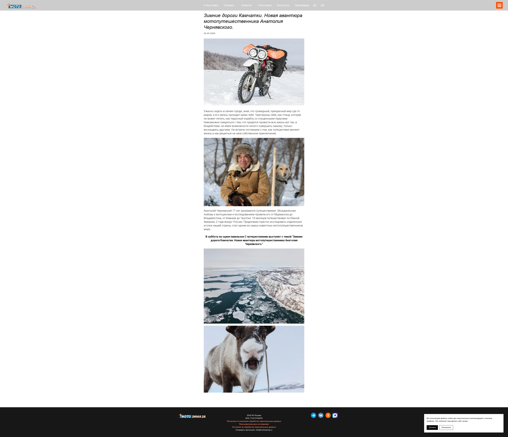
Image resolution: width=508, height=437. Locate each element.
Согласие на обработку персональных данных (254, 427)
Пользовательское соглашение (254, 424)
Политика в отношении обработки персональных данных (254, 421)
